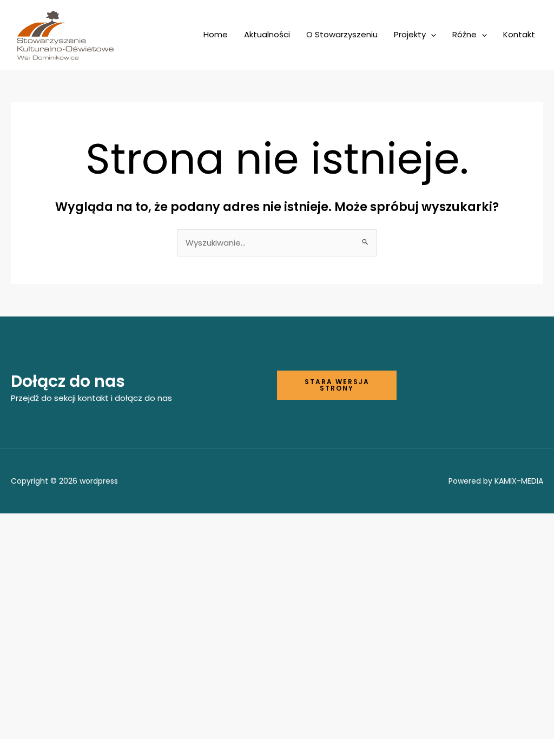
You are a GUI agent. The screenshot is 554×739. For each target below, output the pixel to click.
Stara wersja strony (337, 385)
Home (215, 34)
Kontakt (519, 34)
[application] (431, 35)
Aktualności (267, 34)
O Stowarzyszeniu (342, 34)
